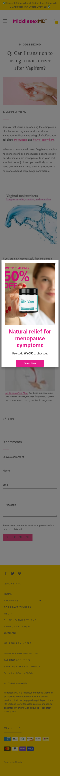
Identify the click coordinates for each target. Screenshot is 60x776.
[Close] (54, 264)
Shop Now (30, 363)
